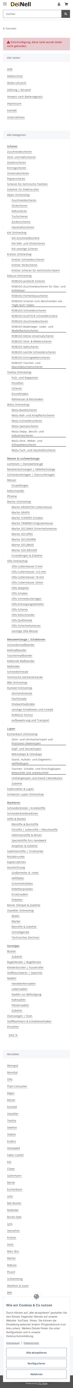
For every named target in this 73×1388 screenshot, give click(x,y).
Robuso (11, 1265)
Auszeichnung (16, 867)
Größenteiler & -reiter (25, 872)
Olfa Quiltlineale (22, 620)
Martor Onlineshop (19, 501)
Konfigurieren (36, 1363)
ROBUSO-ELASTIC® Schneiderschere (34, 316)
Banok (11, 1182)
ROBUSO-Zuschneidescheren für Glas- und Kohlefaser (39, 288)
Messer (11, 480)
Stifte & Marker (16, 819)
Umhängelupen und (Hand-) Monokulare (37, 778)
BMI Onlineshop (17, 682)
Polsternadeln (20, 1005)
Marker (16, 921)
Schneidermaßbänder (21, 644)
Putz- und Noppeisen (25, 377)
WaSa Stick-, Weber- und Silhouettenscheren (27, 442)
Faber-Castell (15, 1155)
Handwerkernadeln (24, 983)
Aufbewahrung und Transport (30, 720)
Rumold (12, 1107)
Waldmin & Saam (18, 1285)
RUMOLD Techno (22, 715)
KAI (9, 1162)
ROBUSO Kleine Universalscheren (33, 336)
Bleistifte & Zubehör (24, 926)
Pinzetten (17, 383)
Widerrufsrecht (16, 83)
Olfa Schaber (20, 593)
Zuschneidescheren (19, 151)
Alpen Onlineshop (18, 195)
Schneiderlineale (17, 671)
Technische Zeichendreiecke (25, 677)
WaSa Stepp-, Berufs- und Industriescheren (28, 433)
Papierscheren (16, 178)
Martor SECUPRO (22, 534)
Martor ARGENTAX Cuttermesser (32, 507)
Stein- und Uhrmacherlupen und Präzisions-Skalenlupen (32, 741)
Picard (11, 1272)
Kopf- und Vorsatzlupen (26, 748)
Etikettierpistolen (22, 889)
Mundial (12, 1072)
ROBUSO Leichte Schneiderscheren (34, 352)
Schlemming (15, 1279)
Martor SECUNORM (24, 539)
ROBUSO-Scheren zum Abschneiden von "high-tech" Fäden (37, 303)
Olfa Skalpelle (20, 588)
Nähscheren (19, 211)
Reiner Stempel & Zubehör (23, 905)
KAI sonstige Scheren (25, 248)
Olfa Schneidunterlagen (27, 598)
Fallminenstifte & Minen (27, 835)
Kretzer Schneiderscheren (28, 259)
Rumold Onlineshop (19, 688)
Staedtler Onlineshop (20, 910)
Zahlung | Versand (19, 89)
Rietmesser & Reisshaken (27, 399)
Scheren (17, 388)
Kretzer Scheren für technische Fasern (36, 270)
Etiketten (17, 899)
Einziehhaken (20, 393)
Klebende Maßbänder (21, 661)
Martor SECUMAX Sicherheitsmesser (34, 528)
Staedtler (13, 1113)
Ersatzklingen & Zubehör (27, 555)
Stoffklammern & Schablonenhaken (29, 1021)
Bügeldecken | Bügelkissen (24, 962)
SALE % (13, 1035)
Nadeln (11, 978)
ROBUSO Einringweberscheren (31, 357)
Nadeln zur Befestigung (26, 994)
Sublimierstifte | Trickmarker (25, 851)
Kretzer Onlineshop (19, 254)
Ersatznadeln (20, 894)
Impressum (13, 1342)
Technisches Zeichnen (25, 937)
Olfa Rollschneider (23, 615)
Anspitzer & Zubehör (25, 845)
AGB (9, 69)
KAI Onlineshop (17, 232)
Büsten (11, 951)
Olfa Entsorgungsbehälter (28, 604)
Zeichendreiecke (22, 693)
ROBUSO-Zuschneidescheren (30, 321)
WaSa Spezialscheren (25, 426)
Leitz (10, 1196)
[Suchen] (65, 14)
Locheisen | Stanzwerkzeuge (25, 464)
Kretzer (11, 1237)
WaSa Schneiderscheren (27, 420)
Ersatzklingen (20, 485)
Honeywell (13, 1148)
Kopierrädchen (16, 862)
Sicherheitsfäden (22, 883)
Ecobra (11, 1141)
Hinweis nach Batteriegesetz (25, 96)
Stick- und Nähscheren (21, 157)
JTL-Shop (42, 1383)
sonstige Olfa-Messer (25, 631)
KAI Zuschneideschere (25, 238)
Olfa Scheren (20, 609)
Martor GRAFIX (21, 512)
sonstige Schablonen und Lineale (32, 709)
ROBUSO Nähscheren (25, 346)
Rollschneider (15, 491)
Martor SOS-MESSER (24, 550)
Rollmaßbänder (17, 650)
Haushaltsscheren (23, 227)
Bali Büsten (14, 1203)
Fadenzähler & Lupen (20, 789)
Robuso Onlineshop (19, 275)
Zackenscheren (16, 162)
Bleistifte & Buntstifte (25, 824)
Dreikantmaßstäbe (23, 704)
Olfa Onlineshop (17, 561)
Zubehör (17, 783)
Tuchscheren (20, 216)
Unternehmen (16, 117)
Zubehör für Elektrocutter (23, 189)
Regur (11, 1093)
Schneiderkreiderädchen (22, 813)
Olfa (9, 1079)
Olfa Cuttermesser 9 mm (27, 566)
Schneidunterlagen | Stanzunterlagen (31, 474)
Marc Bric (13, 1251)
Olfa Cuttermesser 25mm (27, 582)
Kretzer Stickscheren (24, 265)
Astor (10, 1244)
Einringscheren (16, 168)
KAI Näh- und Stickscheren (28, 243)
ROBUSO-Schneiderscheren (29, 310)
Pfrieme (12, 496)
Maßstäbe (13, 666)
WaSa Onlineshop (18, 404)
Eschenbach (14, 1189)
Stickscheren (20, 205)
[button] (59, 4)
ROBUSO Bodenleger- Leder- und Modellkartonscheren (32, 328)
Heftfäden (18, 878)
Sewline (12, 1127)
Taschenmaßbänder (19, 655)
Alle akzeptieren (36, 1352)
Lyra (9, 1223)
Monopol (12, 1065)
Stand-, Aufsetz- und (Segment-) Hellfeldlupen (31, 761)
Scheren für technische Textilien (27, 184)
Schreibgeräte (20, 932)
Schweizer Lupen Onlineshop (25, 794)
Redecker (13, 1210)
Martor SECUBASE (23, 544)
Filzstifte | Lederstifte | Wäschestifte (35, 829)
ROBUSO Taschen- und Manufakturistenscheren (27, 365)
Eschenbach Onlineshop (22, 734)
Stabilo (11, 1134)
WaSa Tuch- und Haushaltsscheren (34, 450)
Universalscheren (18, 173)
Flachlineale (19, 698)
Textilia (11, 1120)
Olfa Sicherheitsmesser (26, 625)
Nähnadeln (19, 999)
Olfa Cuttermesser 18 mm (28, 577)
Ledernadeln (20, 989)
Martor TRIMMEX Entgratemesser (32, 523)
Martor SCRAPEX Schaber (27, 518)
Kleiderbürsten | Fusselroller (25, 967)
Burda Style (14, 1217)
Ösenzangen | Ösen (19, 1016)
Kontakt (12, 110)
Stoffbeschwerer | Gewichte (24, 972)
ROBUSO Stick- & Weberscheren (32, 341)
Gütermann (14, 1175)
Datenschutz (31, 1342)
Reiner (11, 1100)
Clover (11, 1168)
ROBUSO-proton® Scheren (28, 281)
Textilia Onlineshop (19, 372)
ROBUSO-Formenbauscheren (30, 295)
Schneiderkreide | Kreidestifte (26, 808)
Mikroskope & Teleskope (27, 754)
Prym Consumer (17, 1086)
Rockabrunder (16, 856)
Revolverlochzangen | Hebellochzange (31, 469)
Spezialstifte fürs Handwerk (29, 840)
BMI (9, 1292)
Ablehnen (36, 1374)
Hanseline (13, 1230)
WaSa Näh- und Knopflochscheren (33, 415)
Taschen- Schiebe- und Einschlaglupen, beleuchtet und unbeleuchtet (36, 770)
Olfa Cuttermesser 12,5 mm (29, 571)
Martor (11, 1258)
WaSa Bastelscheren (24, 410)
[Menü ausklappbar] (5, 2)
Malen (15, 916)
